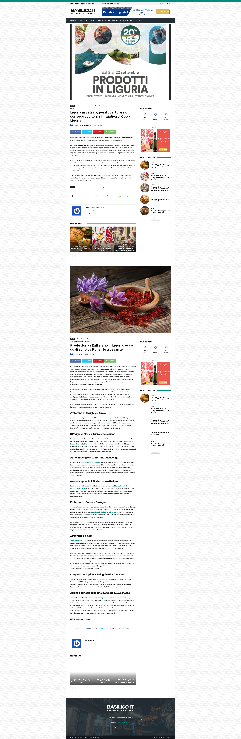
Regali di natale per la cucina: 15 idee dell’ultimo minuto (103, 248)
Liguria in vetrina (80, 105)
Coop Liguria (102, 105)
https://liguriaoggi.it (90, 210)
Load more (155, 219)
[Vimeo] (167, 3)
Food (152, 208)
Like (145, 113)
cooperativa (94, 105)
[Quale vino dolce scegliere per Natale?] (144, 199)
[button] (168, 20)
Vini (152, 197)
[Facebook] (160, 3)
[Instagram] (163, 3)
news (87, 105)
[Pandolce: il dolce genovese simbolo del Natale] (144, 210)
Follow (155, 113)
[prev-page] (71, 255)
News (72, 108)
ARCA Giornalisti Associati (83, 125)
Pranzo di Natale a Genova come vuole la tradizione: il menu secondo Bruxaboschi (125, 248)
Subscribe (166, 113)
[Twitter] (165, 3)
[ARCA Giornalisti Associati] (71, 125)
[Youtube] (170, 3)
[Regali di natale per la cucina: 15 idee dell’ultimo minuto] (103, 239)
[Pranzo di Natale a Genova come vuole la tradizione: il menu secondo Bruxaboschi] (125, 239)
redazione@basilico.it (124, 722)
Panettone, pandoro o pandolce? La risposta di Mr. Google (81, 248)
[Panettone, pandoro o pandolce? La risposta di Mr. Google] (81, 239)
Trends (125, 244)
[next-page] (74, 255)
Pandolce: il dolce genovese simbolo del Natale (160, 211)
